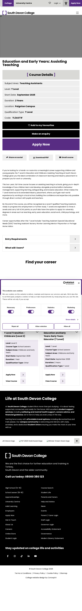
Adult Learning (11, 506)
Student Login (11, 538)
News (43, 506)
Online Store (10, 533)
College (8, 3)
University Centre (24, 3)
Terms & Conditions (23, 573)
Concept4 (52, 577)
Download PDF (42, 157)
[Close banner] (79, 283)
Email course (67, 157)
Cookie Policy (52, 573)
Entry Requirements (16, 239)
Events (44, 511)
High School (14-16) (13, 488)
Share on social (15, 157)
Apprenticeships (12, 497)
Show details (70, 319)
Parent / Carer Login (49, 515)
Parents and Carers (49, 497)
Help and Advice (48, 501)
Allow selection (41, 326)
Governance (46, 533)
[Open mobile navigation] (77, 13)
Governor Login (47, 524)
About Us (9, 524)
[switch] (31, 311)
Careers (8, 529)
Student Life (46, 492)
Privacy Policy (39, 573)
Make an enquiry (41, 133)
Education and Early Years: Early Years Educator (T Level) (55, 336)
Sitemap (63, 573)
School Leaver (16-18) (14, 492)
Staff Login (45, 520)
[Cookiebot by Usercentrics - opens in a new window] (64, 283)
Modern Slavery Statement (52, 538)
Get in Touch (10, 520)
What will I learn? (14, 247)
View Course (11, 381)
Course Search (47, 488)
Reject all (15, 326)
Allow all (67, 326)
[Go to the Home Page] (18, 13)
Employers (9, 511)
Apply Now (75, 3)
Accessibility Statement (51, 529)
